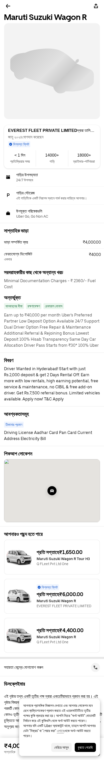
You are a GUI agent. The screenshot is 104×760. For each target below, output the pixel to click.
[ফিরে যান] (8, 6)
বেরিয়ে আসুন (61, 747)
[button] (54, 242)
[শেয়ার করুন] (96, 6)
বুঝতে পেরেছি (85, 747)
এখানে (60, 731)
